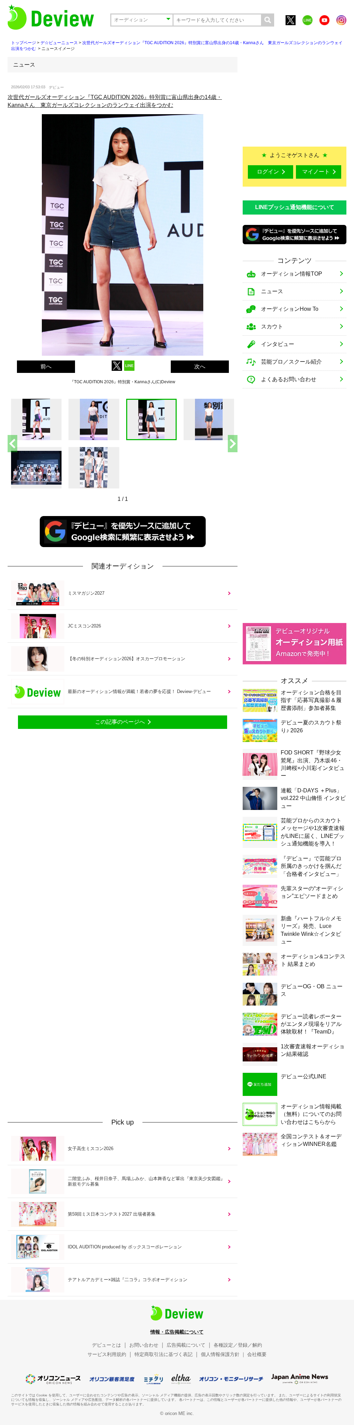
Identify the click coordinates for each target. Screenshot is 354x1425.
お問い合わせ (143, 1345)
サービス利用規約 (106, 1354)
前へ (46, 366)
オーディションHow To (289, 309)
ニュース (272, 291)
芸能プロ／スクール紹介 (291, 362)
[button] (232, 443)
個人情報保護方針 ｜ (223, 1354)
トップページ (23, 42)
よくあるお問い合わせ (288, 379)
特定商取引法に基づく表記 (163, 1354)
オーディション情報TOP (291, 274)
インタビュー (277, 344)
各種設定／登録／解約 (238, 1345)
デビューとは (106, 1345)
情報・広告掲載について (177, 1332)
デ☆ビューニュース (59, 42)
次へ (199, 366)
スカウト (272, 326)
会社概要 (257, 1354)
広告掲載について (186, 1345)
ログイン (268, 172)
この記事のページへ (120, 722)
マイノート (316, 172)
